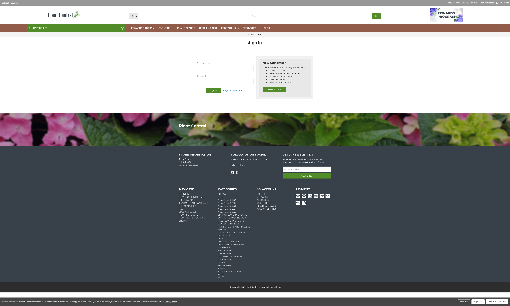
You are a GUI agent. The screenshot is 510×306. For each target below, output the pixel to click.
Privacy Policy (171, 301)
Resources (250, 28)
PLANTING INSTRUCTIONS (192, 218)
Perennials (224, 259)
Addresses (263, 200)
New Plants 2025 (227, 206)
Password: (201, 76)
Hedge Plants (226, 250)
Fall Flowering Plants (231, 221)
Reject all (478, 301)
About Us (164, 28)
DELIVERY (184, 194)
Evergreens (225, 236)
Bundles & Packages (229, 224)
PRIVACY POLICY (187, 206)
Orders (261, 194)
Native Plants (226, 253)
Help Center (454, 3)
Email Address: (203, 63)
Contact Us (228, 28)
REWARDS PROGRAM (142, 28)
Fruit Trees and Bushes (231, 244)
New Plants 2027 (227, 200)
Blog (267, 28)
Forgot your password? (233, 90)
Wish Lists (262, 203)
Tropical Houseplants (231, 271)
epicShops (276, 287)
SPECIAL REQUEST (188, 212)
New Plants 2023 (227, 212)
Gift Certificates (486, 3)
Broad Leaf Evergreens (231, 232)
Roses (221, 262)
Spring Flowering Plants (232, 215)
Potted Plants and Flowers (234, 227)
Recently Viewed (266, 206)
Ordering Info (208, 28)
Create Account (274, 89)
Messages (262, 197)
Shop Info (504, 3)
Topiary (222, 268)
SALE (220, 197)
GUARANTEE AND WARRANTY (193, 203)
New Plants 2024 (227, 209)
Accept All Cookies (497, 301)
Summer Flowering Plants (233, 218)
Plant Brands (186, 28)
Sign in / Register (469, 3)
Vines (221, 277)
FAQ (181, 209)
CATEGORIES (40, 28)
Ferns (221, 238)
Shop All (223, 194)
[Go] (376, 16)
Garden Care (225, 247)
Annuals (223, 230)
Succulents (224, 265)
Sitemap (183, 221)
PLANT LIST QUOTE (188, 215)
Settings (464, 301)
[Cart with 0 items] (497, 3)
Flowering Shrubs (228, 242)
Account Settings (267, 209)
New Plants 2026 (227, 203)
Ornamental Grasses (230, 256)
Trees (221, 274)
